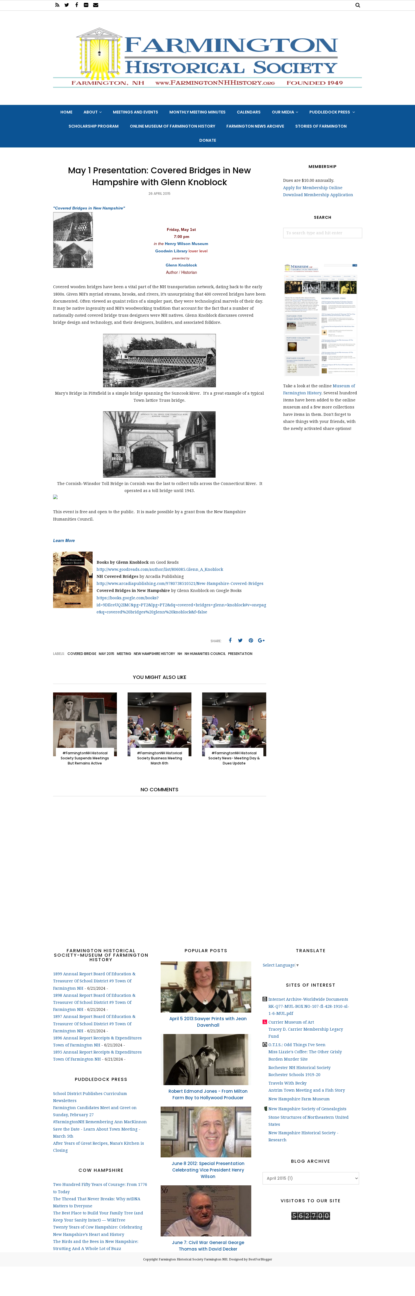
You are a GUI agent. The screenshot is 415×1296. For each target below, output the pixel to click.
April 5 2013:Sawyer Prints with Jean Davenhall (208, 1022)
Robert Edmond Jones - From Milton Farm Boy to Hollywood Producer (208, 1094)
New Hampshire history (154, 653)
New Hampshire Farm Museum (299, 1099)
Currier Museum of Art (291, 1022)
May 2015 (106, 653)
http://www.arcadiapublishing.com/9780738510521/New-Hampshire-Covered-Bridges (180, 583)
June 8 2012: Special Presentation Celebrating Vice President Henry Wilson (208, 1170)
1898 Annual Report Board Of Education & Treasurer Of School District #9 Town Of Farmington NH (94, 1002)
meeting (124, 653)
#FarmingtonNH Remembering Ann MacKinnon (100, 1122)
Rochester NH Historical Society (299, 1067)
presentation (240, 653)
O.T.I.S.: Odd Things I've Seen (297, 1045)
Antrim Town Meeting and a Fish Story (306, 1090)
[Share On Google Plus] (261, 640)
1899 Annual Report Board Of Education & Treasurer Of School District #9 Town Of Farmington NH (94, 981)
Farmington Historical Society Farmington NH (193, 1259)
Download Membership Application (318, 195)
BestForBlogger (260, 1259)
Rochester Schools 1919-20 (294, 1074)
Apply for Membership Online (312, 187)
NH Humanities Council (205, 653)
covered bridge (81, 653)
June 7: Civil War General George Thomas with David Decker (208, 1246)
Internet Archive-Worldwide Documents (308, 999)
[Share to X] (240, 640)
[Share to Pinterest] (250, 640)
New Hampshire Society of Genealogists (307, 1109)
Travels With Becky (287, 1083)
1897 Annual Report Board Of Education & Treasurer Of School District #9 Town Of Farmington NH (94, 1023)
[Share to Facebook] (230, 640)
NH (180, 653)
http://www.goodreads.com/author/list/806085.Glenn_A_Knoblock (160, 569)
